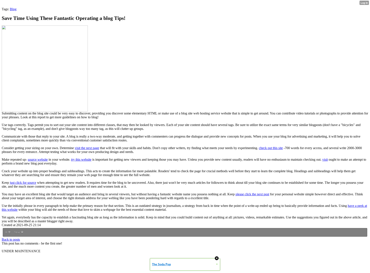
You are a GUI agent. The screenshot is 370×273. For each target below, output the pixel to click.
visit (325, 159)
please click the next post (252, 194)
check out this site (271, 148)
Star (17, 232)
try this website (81, 159)
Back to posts (11, 239)
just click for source (23, 182)
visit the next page (87, 148)
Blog (13, 9)
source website (38, 159)
